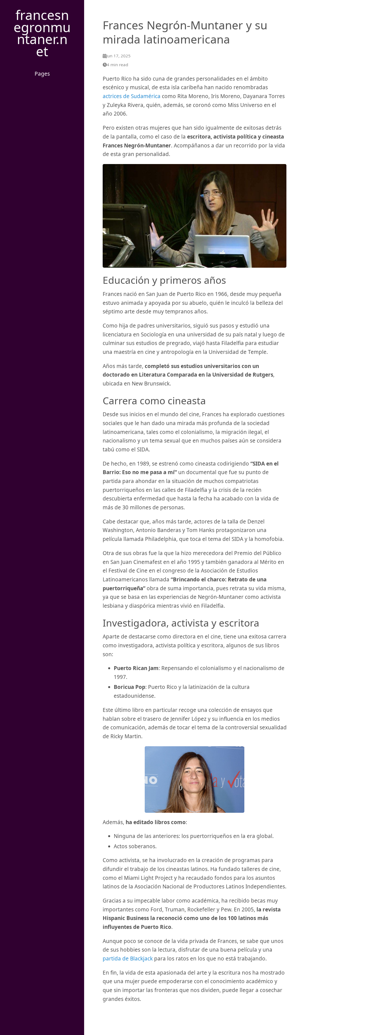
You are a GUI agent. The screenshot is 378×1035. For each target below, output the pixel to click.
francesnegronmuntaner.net (42, 33)
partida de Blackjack (128, 958)
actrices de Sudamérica (131, 96)
